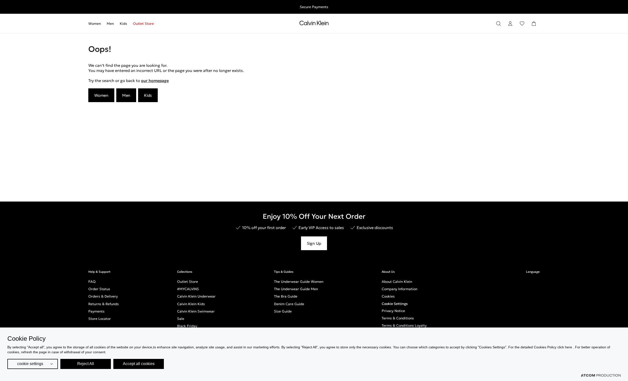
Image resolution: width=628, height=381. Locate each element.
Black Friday (187, 326)
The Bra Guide (285, 296)
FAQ (92, 281)
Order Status (99, 289)
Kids (123, 23)
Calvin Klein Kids (191, 304)
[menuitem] (96, 23)
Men (110, 23)
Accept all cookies (139, 364)
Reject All (85, 364)
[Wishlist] (522, 23)
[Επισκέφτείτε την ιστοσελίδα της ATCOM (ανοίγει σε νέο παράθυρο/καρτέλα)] (601, 375)
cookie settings (30, 364)
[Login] (510, 23)
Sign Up (314, 243)
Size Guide (283, 311)
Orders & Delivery (103, 296)
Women (94, 23)
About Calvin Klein (397, 281)
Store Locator (99, 318)
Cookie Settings (395, 303)
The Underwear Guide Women (298, 281)
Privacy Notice (393, 311)
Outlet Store (143, 23)
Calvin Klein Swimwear (196, 311)
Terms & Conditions (398, 318)
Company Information (399, 289)
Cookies (388, 296)
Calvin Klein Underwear (196, 296)
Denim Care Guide (289, 304)
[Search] (498, 23)
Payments (96, 311)
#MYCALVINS (188, 289)
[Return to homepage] (314, 24)
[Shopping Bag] (534, 23)
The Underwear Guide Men (296, 289)
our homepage (155, 80)
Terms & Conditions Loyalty (404, 325)
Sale (180, 318)
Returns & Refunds (103, 304)
